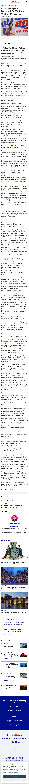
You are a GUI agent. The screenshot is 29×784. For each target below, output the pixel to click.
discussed (7, 470)
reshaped (4, 292)
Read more (7, 634)
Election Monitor (11, 5)
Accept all (14, 776)
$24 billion (19, 267)
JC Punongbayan (5, 16)
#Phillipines (23, 493)
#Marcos (16, 493)
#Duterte (9, 493)
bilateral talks (14, 382)
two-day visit (13, 249)
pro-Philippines (18, 457)
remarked (9, 370)
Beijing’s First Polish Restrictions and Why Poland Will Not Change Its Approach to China (11, 655)
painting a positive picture (8, 147)
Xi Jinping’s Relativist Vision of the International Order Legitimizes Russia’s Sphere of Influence (11, 665)
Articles (3, 5)
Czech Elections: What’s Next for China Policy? (14, 612)
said (17, 240)
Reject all (14, 779)
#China (4, 493)
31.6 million (14, 74)
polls (19, 311)
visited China (12, 341)
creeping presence (9, 294)
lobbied (21, 349)
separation (21, 235)
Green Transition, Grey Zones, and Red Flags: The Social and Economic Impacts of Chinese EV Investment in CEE (10, 676)
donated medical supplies (18, 359)
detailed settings (13, 772)
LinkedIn (13, 742)
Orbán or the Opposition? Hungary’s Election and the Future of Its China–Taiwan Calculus (13, 563)
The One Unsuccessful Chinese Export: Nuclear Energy (10, 687)
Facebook (10, 742)
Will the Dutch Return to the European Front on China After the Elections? (14, 588)
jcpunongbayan (15, 526)
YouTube (19, 742)
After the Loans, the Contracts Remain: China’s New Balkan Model (11, 645)
